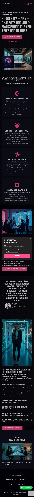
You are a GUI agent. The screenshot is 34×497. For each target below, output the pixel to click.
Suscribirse (17, 256)
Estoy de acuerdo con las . (13, 251)
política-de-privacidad (12, 252)
